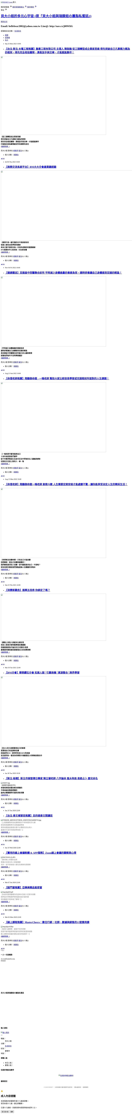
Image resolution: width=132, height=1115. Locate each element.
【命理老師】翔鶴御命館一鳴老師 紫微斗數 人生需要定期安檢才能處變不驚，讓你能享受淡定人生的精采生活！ (66, 484)
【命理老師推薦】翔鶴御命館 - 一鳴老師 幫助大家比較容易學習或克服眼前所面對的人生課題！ (57, 378)
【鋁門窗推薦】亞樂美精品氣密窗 (23, 887)
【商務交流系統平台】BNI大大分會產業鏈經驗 (30, 167)
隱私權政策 (77, 1087)
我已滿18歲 (5, 1112)
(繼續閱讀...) (5, 146)
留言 (20, 151)
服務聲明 (85, 1087)
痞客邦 (15, 151)
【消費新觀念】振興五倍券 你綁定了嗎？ (27, 590)
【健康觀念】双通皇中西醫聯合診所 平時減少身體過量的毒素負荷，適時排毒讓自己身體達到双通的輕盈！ (63, 272)
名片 (6, 40)
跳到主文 (4, 22)
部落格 (7, 38)
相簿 (6, 35)
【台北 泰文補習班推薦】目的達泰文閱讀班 (29, 815)
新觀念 (16, 155)
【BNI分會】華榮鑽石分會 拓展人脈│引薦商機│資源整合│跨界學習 (42, 672)
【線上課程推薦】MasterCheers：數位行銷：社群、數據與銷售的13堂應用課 (47, 922)
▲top (3, 158)
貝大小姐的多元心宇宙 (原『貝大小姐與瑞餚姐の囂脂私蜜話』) (46, 16)
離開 (12, 1112)
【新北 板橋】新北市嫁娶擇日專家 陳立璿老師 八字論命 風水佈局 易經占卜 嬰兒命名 (51, 778)
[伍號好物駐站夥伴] (66, 1075)
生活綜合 (17, 31)
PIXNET (50, 1087)
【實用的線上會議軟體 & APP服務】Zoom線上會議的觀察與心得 (40, 852)
